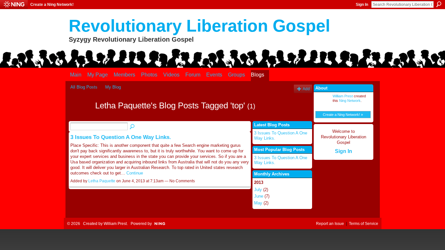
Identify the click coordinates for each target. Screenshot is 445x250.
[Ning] (14, 4)
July (258, 189)
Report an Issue (330, 223)
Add (306, 89)
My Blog (113, 87)
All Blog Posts (83, 87)
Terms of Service (363, 223)
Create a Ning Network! (52, 4)
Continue (134, 173)
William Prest (343, 96)
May (258, 203)
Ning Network (350, 101)
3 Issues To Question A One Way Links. (120, 137)
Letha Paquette (101, 181)
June (258, 196)
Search (438, 4)
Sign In (362, 4)
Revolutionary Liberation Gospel (199, 25)
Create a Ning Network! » (343, 115)
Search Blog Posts (133, 127)
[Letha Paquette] (80, 117)
